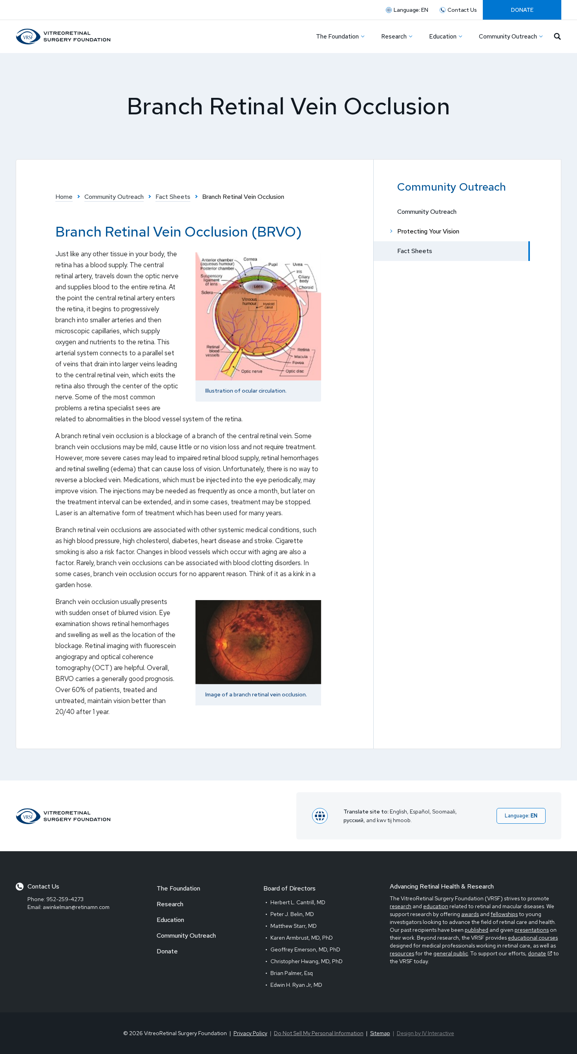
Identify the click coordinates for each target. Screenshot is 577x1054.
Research (170, 904)
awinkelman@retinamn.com (76, 907)
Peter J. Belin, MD (292, 914)
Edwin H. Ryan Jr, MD (296, 984)
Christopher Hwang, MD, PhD (306, 961)
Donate (522, 9)
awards (470, 914)
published (476, 929)
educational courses (533, 937)
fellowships (504, 914)
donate (537, 953)
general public (450, 953)
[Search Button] (557, 36)
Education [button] (442, 36)
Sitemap (380, 1033)
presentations (532, 929)
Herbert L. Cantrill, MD (297, 902)
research (400, 906)
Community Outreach (426, 211)
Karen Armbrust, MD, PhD (301, 937)
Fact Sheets (414, 251)
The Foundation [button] (337, 36)
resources (402, 953)
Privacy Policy (250, 1033)
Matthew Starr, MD (293, 925)
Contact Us (462, 9)
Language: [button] (411, 9)
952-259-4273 (65, 899)
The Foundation (178, 888)
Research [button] (394, 36)
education (435, 906)
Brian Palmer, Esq (291, 973)
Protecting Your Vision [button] (428, 231)
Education (170, 920)
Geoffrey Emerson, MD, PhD (305, 949)
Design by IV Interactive (425, 1033)
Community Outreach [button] (508, 36)
